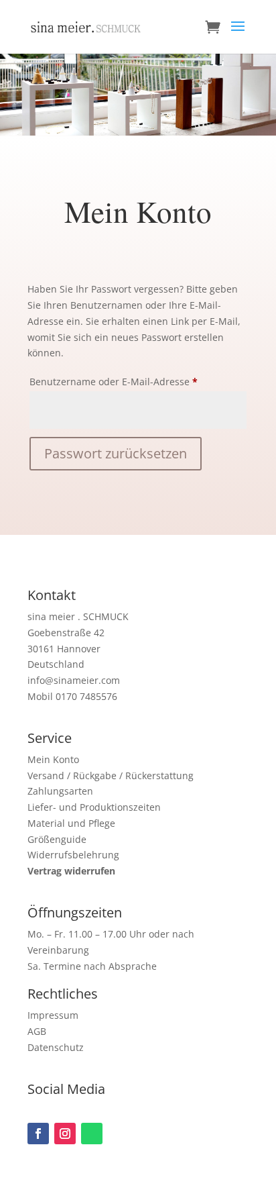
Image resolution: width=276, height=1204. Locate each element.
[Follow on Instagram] (65, 1133)
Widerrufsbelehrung (73, 854)
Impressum (52, 1015)
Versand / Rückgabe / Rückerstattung (110, 775)
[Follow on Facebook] (38, 1133)
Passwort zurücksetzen (115, 453)
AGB (36, 1031)
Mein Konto (53, 759)
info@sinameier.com (73, 680)
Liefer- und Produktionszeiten (94, 807)
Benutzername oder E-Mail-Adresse (138, 381)
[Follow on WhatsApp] (91, 1133)
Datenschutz (55, 1047)
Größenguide (56, 839)
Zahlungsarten (60, 791)
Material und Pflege (71, 823)
